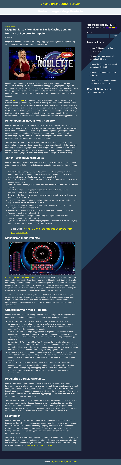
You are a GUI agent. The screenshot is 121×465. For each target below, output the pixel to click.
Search (89, 33)
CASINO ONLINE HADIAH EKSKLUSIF (19, 277)
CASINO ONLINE (10, 26)
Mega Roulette (18, 100)
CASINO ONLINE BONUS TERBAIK (39, 445)
